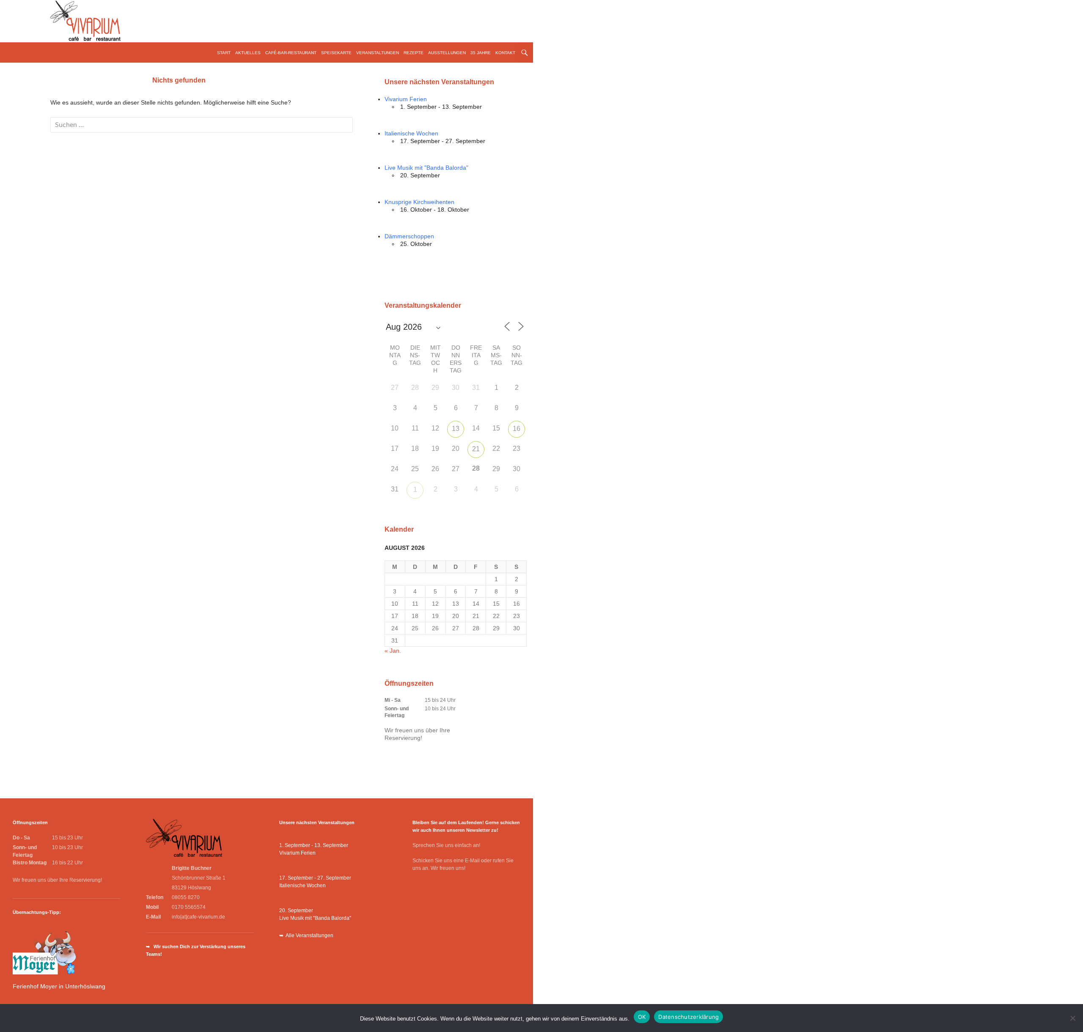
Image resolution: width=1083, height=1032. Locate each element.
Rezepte (413, 52)
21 (476, 449)
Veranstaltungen (377, 52)
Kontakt (505, 52)
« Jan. (393, 650)
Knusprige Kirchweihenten (419, 202)
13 (455, 428)
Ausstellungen (447, 52)
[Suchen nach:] (201, 124)
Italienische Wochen (411, 133)
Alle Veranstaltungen (412, 270)
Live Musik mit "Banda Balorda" (426, 167)
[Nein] (1072, 1018)
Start (224, 52)
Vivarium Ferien (406, 99)
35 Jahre (480, 52)
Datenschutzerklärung (688, 1016)
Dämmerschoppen (409, 236)
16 (516, 428)
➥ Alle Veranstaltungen (306, 935)
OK (642, 1016)
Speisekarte (336, 52)
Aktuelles (248, 52)
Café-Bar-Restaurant (290, 52)
